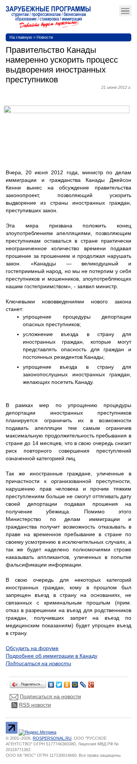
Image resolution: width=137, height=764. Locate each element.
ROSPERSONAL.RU (52, 738)
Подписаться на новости (50, 696)
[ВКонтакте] (51, 683)
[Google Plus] (91, 683)
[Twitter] (59, 683)
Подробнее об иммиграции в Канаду (51, 656)
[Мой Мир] (75, 683)
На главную (21, 37)
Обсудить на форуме (32, 648)
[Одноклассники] (67, 683)
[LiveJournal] (83, 683)
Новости (45, 37)
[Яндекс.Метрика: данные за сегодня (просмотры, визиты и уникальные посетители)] (37, 732)
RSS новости (35, 705)
